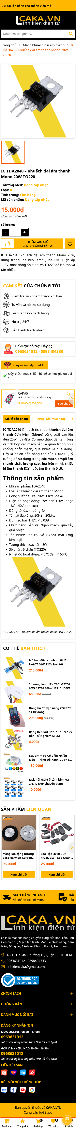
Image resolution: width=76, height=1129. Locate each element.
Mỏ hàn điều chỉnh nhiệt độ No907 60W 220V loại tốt (48, 662)
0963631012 (12, 1037)
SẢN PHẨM (26, 809)
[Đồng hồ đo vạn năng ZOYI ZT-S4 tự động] (14, 716)
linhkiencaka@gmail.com (26, 966)
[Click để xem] (38, 101)
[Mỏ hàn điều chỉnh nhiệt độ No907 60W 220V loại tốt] (14, 668)
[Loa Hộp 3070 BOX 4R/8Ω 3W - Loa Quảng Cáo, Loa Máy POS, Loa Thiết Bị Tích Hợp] (57, 832)
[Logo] (38, 20)
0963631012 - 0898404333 (39, 351)
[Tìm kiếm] (71, 34)
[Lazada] (13, 1072)
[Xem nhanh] (31, 833)
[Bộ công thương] (20, 980)
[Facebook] (13, 1089)
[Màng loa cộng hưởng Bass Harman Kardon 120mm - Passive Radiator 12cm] (19, 832)
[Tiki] (23, 1072)
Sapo (48, 1112)
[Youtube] (23, 1089)
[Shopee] (4, 1072)
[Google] (32, 1089)
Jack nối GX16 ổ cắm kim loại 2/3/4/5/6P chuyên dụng (49, 781)
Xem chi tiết (19, 874)
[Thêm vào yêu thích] (70, 243)
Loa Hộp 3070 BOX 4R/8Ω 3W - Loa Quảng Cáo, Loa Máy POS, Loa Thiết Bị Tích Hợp (57, 856)
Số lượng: (8, 225)
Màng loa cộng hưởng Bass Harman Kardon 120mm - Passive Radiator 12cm (18, 856)
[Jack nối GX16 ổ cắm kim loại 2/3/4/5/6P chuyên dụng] (14, 787)
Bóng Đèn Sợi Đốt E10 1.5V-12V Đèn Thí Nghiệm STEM (50, 734)
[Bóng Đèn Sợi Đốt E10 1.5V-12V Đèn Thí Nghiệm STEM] (14, 740)
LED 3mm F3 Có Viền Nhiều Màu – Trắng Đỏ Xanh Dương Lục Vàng (49, 758)
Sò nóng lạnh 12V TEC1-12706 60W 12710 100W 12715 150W (49, 686)
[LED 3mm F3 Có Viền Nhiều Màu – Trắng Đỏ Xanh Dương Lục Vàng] (14, 763)
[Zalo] (4, 1089)
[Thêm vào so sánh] (31, 826)
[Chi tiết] (69, 393)
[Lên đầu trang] (67, 1109)
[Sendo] (32, 1072)
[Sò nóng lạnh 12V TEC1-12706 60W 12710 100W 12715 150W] (14, 692)
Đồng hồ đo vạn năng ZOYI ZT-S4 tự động (50, 710)
